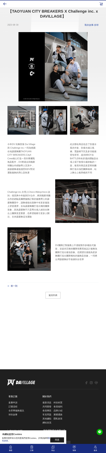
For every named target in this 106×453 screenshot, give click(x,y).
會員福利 (58, 406)
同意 (57, 440)
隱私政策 (58, 418)
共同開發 (47, 406)
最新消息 (47, 402)
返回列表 (53, 295)
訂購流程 (13, 406)
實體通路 (58, 414)
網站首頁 (47, 422)
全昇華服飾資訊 (16, 410)
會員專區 (47, 410)
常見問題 (47, 414)
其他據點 (47, 418)
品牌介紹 (58, 410)
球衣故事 (13, 414)
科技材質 (58, 402)
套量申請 (13, 402)
